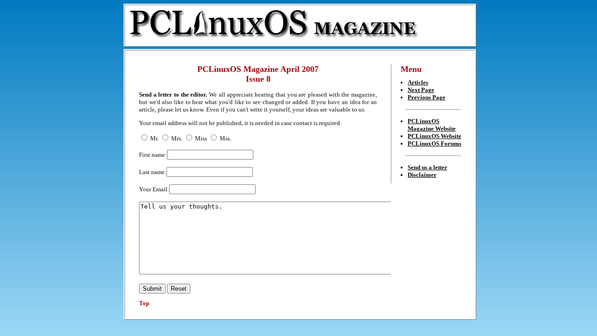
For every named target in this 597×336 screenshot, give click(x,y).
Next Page (421, 89)
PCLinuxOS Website (434, 136)
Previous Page (426, 97)
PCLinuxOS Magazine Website (432, 125)
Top (144, 303)
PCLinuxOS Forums (434, 143)
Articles (418, 82)
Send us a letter (427, 167)
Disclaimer (422, 174)
